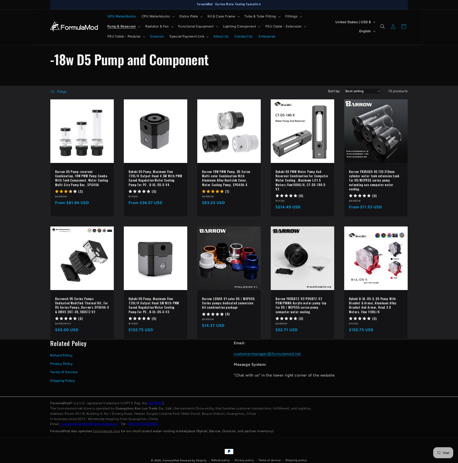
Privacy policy (244, 460)
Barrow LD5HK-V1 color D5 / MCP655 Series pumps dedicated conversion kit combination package (228, 303)
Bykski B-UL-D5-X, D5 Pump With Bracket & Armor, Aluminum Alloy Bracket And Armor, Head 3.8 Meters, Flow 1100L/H (372, 305)
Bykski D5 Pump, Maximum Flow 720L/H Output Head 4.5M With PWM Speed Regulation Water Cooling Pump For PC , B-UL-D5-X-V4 (155, 178)
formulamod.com (106, 431)
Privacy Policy (61, 363)
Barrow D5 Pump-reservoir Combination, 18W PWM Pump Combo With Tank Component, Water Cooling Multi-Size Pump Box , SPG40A (81, 178)
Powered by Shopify (193, 460)
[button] (158, 16)
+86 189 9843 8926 (142, 424)
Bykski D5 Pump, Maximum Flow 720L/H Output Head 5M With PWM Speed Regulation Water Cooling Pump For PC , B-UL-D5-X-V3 (154, 305)
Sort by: (334, 91)
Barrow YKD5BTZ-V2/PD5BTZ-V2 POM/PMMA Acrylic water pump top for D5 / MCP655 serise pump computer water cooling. (301, 305)
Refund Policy (61, 355)
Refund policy (220, 460)
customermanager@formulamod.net (267, 353)
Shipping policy (296, 460)
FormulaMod (171, 460)
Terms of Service (64, 372)
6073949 (155, 403)
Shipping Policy (62, 380)
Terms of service (270, 460)
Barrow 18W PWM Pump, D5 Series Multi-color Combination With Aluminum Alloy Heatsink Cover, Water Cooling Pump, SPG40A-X (226, 178)
